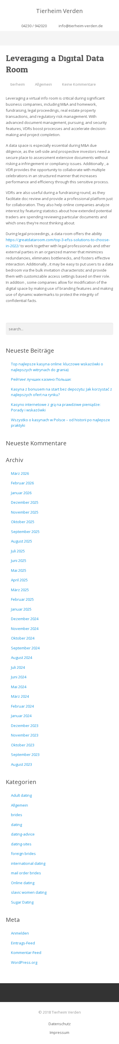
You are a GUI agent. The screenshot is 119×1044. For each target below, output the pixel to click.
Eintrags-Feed (23, 943)
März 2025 (20, 589)
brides (16, 814)
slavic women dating (29, 892)
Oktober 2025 (22, 521)
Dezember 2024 (24, 618)
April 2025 (19, 580)
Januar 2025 (21, 609)
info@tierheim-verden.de (81, 25)
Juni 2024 (18, 676)
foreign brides (23, 853)
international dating (28, 863)
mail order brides (26, 873)
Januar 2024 (21, 715)
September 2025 (25, 531)
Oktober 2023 (22, 745)
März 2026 (20, 473)
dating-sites (21, 844)
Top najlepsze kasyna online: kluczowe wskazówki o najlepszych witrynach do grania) (57, 366)
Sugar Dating (22, 902)
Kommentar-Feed (26, 952)
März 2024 (20, 696)
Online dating (22, 882)
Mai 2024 (18, 686)
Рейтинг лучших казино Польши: (41, 379)
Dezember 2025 (24, 502)
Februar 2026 (22, 483)
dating (16, 824)
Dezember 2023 (24, 725)
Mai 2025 (18, 570)
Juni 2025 (18, 560)
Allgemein (43, 84)
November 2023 (24, 735)
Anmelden (20, 933)
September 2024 (25, 648)
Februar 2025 (22, 599)
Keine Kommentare (79, 84)
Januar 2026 (21, 492)
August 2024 (21, 657)
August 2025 (21, 541)
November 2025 (24, 512)
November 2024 (24, 628)
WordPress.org (24, 962)
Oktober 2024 (22, 638)
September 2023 (25, 754)
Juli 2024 (18, 667)
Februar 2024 (22, 706)
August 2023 (21, 764)
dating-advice (23, 834)
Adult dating (21, 795)
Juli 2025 (18, 551)
